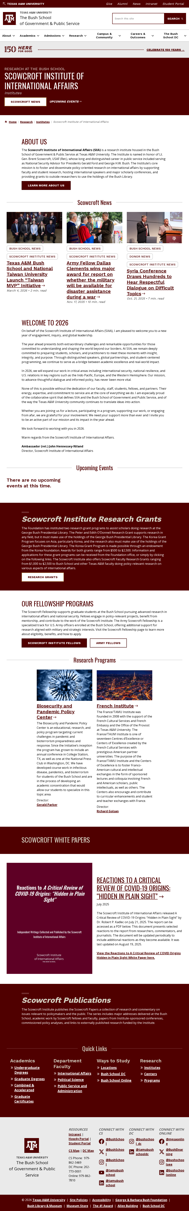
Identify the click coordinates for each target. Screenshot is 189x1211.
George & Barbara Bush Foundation (141, 1200)
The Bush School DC (170, 35)
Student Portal (173, 4)
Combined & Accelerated (24, 1087)
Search (174, 18)
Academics (27, 35)
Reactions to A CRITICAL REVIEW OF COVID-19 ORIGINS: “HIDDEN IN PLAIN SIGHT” (133, 888)
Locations (109, 1067)
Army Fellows (108, 643)
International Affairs (74, 1073)
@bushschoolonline (175, 1172)
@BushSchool (115, 1141)
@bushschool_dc (145, 1141)
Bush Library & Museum (44, 1206)
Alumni (122, 4)
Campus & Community (104, 35)
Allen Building (128, 1206)
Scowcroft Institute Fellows (54, 643)
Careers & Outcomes (137, 35)
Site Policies (79, 1200)
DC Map (88, 1151)
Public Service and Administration (72, 1088)
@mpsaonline (175, 1141)
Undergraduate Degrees (27, 1070)
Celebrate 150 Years (164, 49)
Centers (150, 1074)
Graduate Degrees (29, 1079)
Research (76, 35)
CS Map (74, 1151)
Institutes (43, 121)
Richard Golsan (108, 811)
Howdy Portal (79, 1139)
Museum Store (77, 1206)
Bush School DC (113, 1074)
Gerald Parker (47, 805)
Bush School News (25, 248)
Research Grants (43, 577)
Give (109, 4)
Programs (152, 1080)
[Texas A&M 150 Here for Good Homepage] (19, 49)
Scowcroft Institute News (32, 256)
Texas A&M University (25, 4)
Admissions (52, 35)
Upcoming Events (63, 101)
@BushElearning (174, 1152)
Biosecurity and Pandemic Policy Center (56, 711)
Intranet (151, 4)
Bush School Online (116, 1080)
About (6, 35)
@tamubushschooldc (145, 1152)
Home (13, 121)
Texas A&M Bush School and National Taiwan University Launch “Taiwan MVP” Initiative (30, 274)
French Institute (115, 706)
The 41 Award (103, 1206)
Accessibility (101, 1200)
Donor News (139, 256)
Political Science (71, 1079)
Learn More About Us (46, 185)
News (136, 4)
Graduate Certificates (24, 1098)
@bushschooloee (175, 1162)
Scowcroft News (25, 101)
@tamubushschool (115, 1172)
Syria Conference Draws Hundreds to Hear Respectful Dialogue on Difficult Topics (150, 282)
